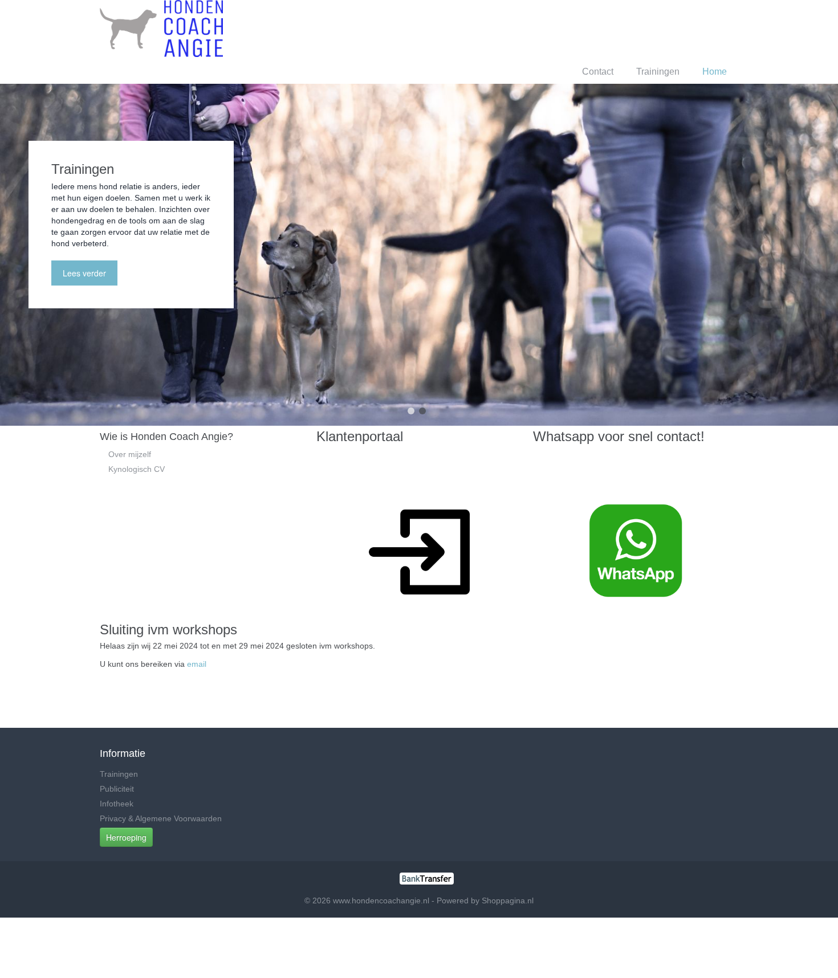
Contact (597, 71)
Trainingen (658, 71)
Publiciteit (117, 788)
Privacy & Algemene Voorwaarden (161, 818)
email (196, 664)
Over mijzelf (129, 454)
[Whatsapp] (636, 550)
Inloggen (636, 28)
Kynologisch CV (136, 469)
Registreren (689, 28)
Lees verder (84, 273)
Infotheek (116, 803)
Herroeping (126, 837)
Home (714, 71)
